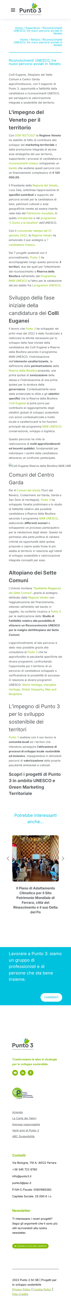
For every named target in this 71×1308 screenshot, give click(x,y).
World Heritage (32, 684)
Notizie (35, 39)
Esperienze (33, 28)
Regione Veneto (42, 235)
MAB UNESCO (51, 426)
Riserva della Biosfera (23, 370)
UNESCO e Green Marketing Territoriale (32, 787)
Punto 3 (35, 257)
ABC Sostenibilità (23, 1136)
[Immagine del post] (35, 858)
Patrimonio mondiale (40, 213)
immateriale (25, 218)
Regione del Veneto (45, 185)
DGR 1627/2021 (25, 135)
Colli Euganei (17, 403)
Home (19, 28)
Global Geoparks (32, 689)
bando (13, 168)
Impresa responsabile (26, 1124)
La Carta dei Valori (24, 1118)
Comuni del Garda (28, 490)
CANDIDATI (51, 997)
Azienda (17, 1112)
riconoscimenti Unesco (23, 163)
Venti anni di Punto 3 (25, 1130)
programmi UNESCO (47, 285)
